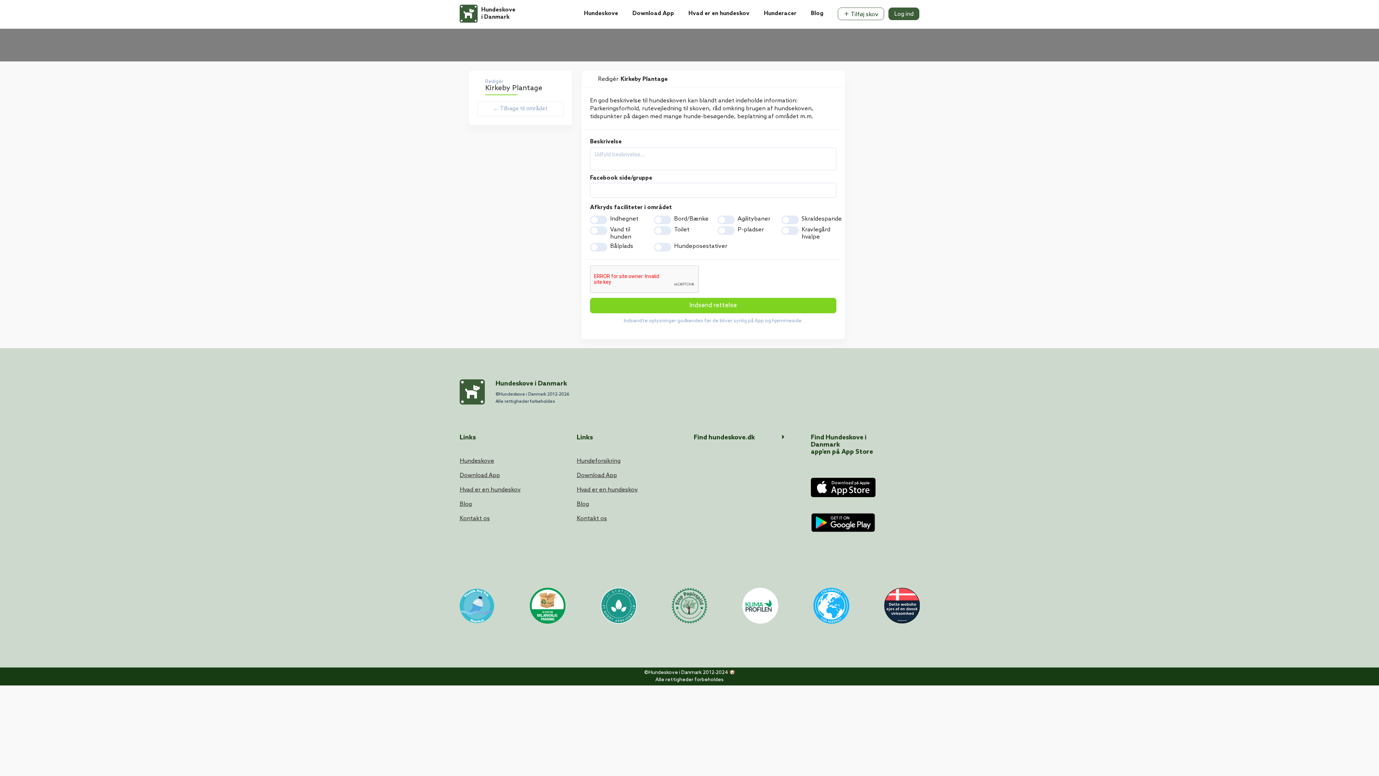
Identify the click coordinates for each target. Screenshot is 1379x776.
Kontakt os (475, 518)
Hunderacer (780, 13)
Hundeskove (601, 13)
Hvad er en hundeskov (718, 13)
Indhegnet (624, 219)
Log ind (904, 14)
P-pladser (751, 229)
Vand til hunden (620, 233)
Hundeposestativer (700, 246)
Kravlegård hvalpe (816, 233)
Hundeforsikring (599, 461)
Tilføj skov (863, 14)
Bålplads (621, 246)
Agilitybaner (754, 219)
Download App (653, 13)
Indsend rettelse (713, 305)
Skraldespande (822, 219)
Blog (817, 13)
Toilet (682, 229)
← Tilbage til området (520, 109)
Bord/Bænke (691, 219)
